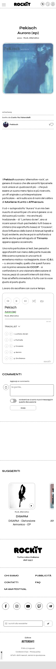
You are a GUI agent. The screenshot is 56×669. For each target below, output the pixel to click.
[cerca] (48, 4)
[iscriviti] (48, 623)
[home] (22, 4)
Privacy (2, 656)
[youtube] (28, 606)
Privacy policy (35, 652)
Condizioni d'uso (22, 652)
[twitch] (39, 606)
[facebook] (5, 606)
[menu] (3, 4)
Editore (26, 639)
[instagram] (16, 606)
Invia (23, 408)
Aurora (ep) (10, 311)
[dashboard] (53, 4)
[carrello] (43, 4)
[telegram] (50, 606)
